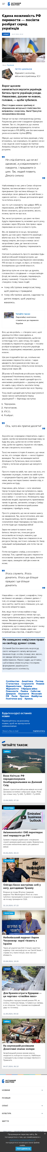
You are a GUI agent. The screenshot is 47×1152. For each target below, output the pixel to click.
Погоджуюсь (23, 1149)
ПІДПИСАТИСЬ (39, 731)
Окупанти (23, 693)
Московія (36, 693)
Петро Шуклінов (23, 69)
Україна (28, 686)
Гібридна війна (29, 688)
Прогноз (24, 696)
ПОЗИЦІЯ (6, 1098)
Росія (14, 696)
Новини (40, 684)
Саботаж (35, 691)
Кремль (29, 698)
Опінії (6, 34)
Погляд (39, 681)
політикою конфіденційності (22, 1140)
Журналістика (13, 686)
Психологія (12, 691)
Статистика (12, 684)
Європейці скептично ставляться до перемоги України (27, 320)
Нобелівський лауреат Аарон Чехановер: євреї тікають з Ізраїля (21, 940)
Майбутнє (36, 696)
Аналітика (27, 681)
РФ (7, 696)
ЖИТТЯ (5, 1121)
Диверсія (11, 693)
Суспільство (12, 681)
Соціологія (28, 684)
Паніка (24, 691)
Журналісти (12, 688)
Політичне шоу (14, 698)
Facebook (10, 65)
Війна (7, 751)
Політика (9, 808)
